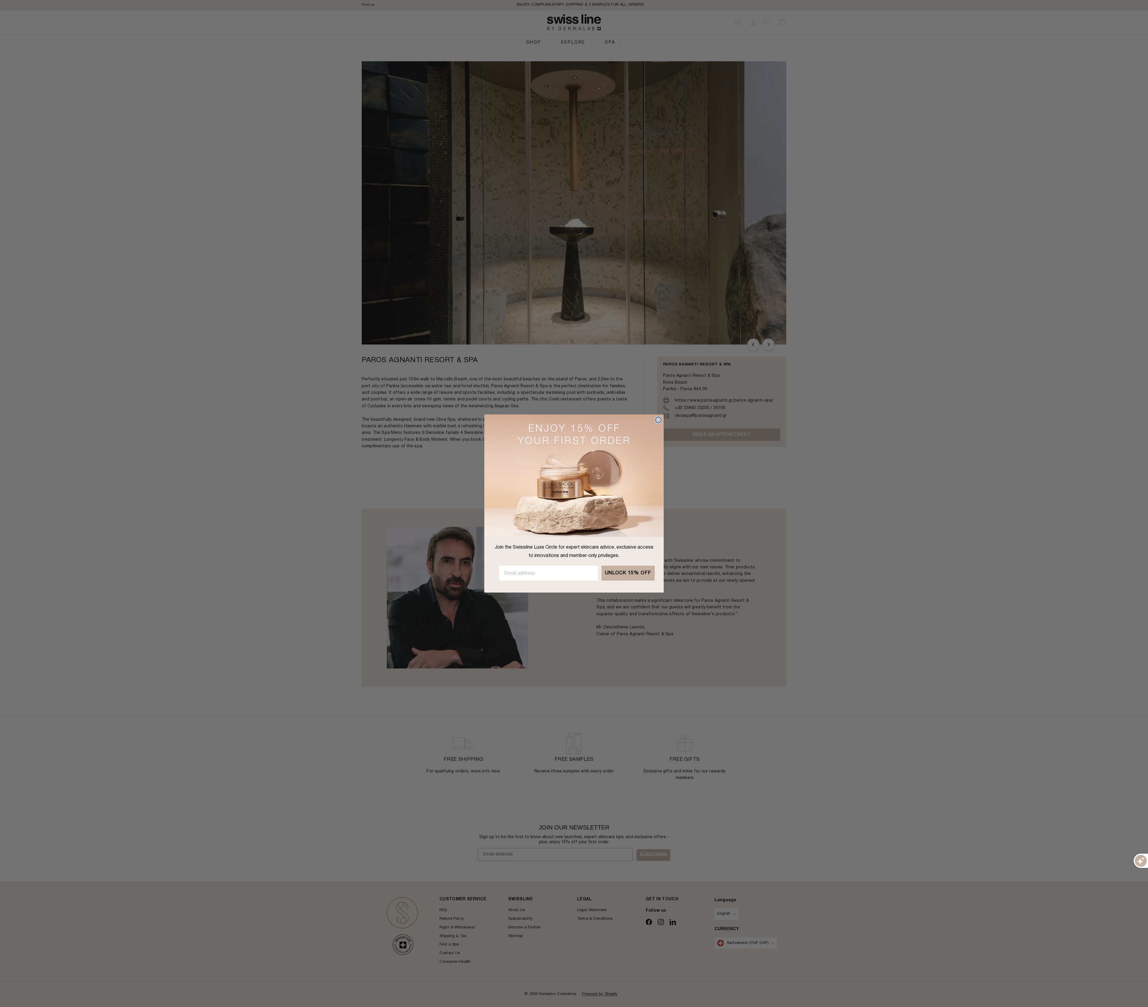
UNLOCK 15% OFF (628, 573)
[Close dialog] (658, 420)
